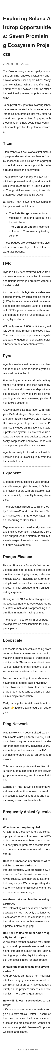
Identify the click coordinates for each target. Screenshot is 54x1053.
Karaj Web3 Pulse (30, 1049)
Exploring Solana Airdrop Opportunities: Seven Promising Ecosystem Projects (27, 36)
